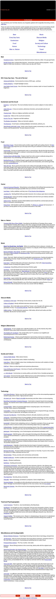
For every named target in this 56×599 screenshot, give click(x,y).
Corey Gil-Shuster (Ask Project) (12, 369)
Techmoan (6, 417)
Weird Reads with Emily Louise (12, 126)
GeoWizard (7, 507)
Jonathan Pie (7, 194)
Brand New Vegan (8, 145)
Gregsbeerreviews (9, 60)
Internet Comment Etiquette (11, 187)
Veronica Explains (8, 482)
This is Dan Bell (8, 564)
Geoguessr (7, 513)
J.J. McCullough (8, 373)
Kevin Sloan (7, 306)
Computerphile (8, 406)
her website (47, 483)
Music (41, 34)
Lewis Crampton (8, 505)
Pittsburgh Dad (8, 196)
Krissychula (7, 205)
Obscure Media (42, 37)
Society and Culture (41, 43)
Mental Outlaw (8, 455)
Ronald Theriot (8, 62)
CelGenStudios (8, 427)
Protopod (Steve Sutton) (10, 542)
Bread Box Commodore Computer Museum (15, 401)
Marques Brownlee (9, 450)
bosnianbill (6, 423)
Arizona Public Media (9, 357)
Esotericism (14, 40)
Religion (41, 40)
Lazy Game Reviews (9, 394)
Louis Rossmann (8, 445)
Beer (14, 34)
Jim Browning (7, 538)
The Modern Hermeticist (10, 121)
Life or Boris (7, 376)
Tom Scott (6, 573)
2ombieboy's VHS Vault (10, 300)
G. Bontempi (7, 267)
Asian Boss (7, 362)
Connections (7, 579)
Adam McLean (8, 109)
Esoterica (6, 105)
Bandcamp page (38, 258)
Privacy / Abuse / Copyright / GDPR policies (28, 598)
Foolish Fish (7, 116)
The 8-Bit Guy (7, 439)
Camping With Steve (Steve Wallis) (13, 223)
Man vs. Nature (14, 49)
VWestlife (6, 479)
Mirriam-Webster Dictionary (11, 536)
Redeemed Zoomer (9, 337)
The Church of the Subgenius (37, 191)
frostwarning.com (5, 9)
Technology (41, 46)
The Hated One (8, 477)
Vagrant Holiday (8, 516)
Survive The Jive (8, 118)
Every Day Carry (14, 37)
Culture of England (9, 303)
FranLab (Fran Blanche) (10, 415)
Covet (5, 257)
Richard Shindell (8, 282)
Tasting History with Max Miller (12, 156)
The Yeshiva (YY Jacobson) (11, 333)
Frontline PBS (7, 359)
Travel (41, 49)
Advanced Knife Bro (9, 81)
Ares (11, 260)
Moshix (6, 460)
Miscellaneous (41, 52)
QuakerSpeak (7, 328)
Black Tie (49, 279)
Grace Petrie (7, 278)
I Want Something (46, 263)
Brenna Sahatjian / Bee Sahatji (12, 251)
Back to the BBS (21, 398)
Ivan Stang (6, 191)
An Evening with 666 (21, 307)
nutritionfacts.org (13, 163)
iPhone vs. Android (38, 205)
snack (45, 272)
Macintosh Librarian (9, 486)
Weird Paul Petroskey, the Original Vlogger (15, 549)
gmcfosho (6, 269)
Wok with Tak (7, 166)
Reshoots (6, 545)
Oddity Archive (8, 310)
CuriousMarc (7, 411)
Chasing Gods (7, 113)
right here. (3, 24)
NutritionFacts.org (9, 160)
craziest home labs (48, 427)
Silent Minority (26, 271)
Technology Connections (10, 465)
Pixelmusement (8, 434)
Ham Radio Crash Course (10, 86)
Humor (14, 46)
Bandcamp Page (25, 253)
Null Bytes (6, 463)
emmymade (7, 150)
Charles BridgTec (8, 83)
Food (14, 43)
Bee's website (14, 253)
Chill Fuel (6, 366)
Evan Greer (7, 263)
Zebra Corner (7, 200)
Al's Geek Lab (7, 398)
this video (41, 568)
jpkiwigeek (6, 431)
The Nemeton (7, 124)
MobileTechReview (9, 457)
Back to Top (28, 71)
